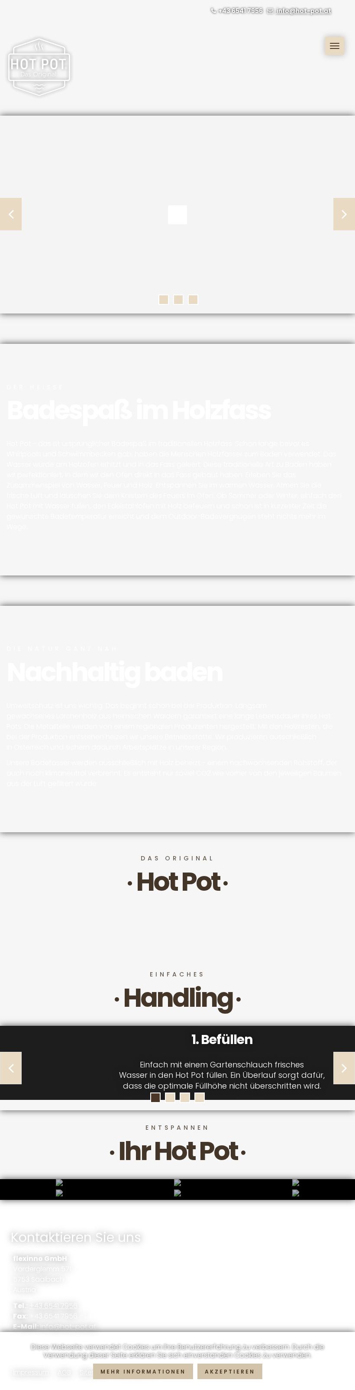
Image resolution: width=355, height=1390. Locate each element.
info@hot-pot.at (303, 10)
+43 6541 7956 (53, 1306)
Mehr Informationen (143, 1371)
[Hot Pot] (41, 67)
